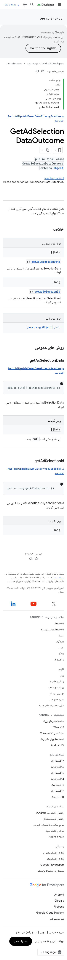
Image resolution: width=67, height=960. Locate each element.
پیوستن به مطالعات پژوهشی (50, 870)
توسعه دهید (32, 63)
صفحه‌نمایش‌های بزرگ (53, 721)
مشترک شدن (21, 941)
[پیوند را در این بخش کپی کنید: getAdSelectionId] (30, 461)
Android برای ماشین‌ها (52, 739)
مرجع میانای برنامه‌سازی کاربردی (48, 824)
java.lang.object (54, 178)
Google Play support (52, 864)
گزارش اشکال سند (55, 858)
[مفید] (43, 71)
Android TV (57, 745)
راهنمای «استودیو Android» (49, 812)
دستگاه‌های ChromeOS (52, 733)
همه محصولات (57, 918)
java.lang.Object (39, 327)
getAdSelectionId (47, 291)
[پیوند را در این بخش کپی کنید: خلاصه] (47, 229)
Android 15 (57, 773)
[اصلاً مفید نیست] (37, 71)
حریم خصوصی (57, 699)
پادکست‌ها (59, 659)
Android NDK (56, 836)
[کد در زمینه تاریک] (61, 383)
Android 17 (57, 761)
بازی (62, 675)
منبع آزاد (60, 641)
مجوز (43, 932)
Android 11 (58, 797)
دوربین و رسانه (57, 693)
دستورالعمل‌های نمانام (26, 932)
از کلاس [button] (44, 327)
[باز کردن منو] (59, 4)
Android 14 (57, 779)
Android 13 (57, 785)
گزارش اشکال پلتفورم (53, 852)
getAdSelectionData (45, 261)
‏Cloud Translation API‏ (27, 37)
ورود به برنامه (11, 4)
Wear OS (58, 727)
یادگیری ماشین (57, 681)
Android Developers (53, 63)
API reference (51, 18)
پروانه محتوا (58, 577)
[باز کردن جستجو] (32, 4)
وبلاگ (61, 653)
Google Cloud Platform (50, 912)
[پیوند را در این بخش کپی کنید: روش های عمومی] (30, 348)
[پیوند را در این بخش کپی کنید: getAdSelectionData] (26, 360)
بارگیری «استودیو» (54, 830)
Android (59, 623)
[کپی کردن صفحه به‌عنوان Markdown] (47, 150)
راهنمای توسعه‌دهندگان (53, 818)
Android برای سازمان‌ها (52, 629)
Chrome (59, 900)
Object (58, 168)
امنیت (61, 635)
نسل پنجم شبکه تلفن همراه (51, 705)
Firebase (59, 906)
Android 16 (57, 767)
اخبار (61, 647)
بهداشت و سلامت (55, 687)
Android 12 (57, 791)
